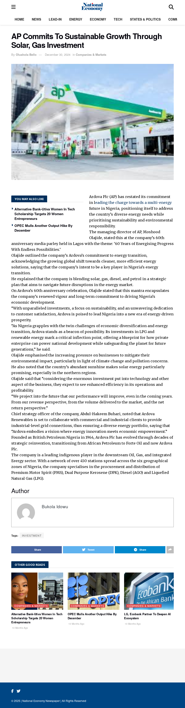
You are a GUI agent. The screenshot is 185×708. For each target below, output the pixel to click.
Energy (75, 19)
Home (19, 19)
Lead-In (55, 19)
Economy (98, 19)
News (36, 19)
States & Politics (145, 19)
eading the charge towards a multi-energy (133, 202)
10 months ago (19, 627)
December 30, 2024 (57, 54)
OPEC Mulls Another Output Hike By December (43, 228)
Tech (118, 19)
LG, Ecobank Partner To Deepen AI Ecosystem (147, 616)
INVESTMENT (32, 535)
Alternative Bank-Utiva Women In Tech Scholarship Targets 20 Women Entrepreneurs (44, 214)
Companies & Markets (91, 54)
